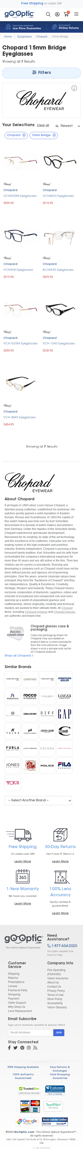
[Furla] (13, 748)
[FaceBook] (9, 1048)
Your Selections (18, 125)
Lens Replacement (20, 1011)
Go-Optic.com (24, 1132)
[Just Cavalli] (64, 731)
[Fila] (64, 766)
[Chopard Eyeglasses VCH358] (20, 235)
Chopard (41, 36)
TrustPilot (53, 1106)
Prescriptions (16, 982)
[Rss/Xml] (35, 1048)
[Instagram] (29, 1048)
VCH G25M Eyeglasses (20, 343)
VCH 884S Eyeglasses (19, 417)
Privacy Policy (56, 990)
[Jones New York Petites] (13, 679)
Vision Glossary (57, 1007)
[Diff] (47, 714)
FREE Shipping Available (23, 1067)
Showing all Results (41, 446)
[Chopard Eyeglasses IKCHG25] (60, 235)
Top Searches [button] (43, 1147)
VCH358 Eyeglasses (18, 269)
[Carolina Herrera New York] (47, 697)
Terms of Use (55, 995)
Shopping (14, 994)
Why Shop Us (16, 1007)
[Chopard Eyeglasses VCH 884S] (20, 383)
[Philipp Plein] (13, 714)
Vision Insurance (57, 978)
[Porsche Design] (30, 731)
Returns (13, 978)
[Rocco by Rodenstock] (30, 697)
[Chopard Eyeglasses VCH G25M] (20, 309)
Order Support (17, 1002)
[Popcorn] (30, 766)
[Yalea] (13, 731)
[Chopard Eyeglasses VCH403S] (60, 161)
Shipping (13, 973)
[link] (54, 1090)
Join (59, 1032)
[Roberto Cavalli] (47, 731)
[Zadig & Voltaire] (30, 714)
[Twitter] (15, 1048)
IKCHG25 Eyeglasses (58, 269)
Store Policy (54, 999)
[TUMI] (13, 783)
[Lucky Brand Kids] (30, 679)
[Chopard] (74, 89)
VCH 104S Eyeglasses (59, 343)
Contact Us (54, 986)
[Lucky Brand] (30, 748)
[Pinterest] (22, 1048)
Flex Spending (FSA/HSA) (56, 972)
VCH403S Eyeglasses (58, 196)
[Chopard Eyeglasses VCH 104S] (60, 309)
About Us (53, 982)
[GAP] (64, 714)
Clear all (43, 125)
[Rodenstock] (13, 697)
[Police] (47, 766)
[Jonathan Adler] (64, 679)
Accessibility (55, 1003)
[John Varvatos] (64, 748)
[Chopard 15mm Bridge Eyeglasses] (22, 941)
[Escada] (47, 748)
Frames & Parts (17, 990)
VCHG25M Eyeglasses (20, 196)
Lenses (12, 986)
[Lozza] (64, 697)
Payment (13, 998)
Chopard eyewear (36, 611)
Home (8, 36)
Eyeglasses (24, 36)
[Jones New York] (13, 766)
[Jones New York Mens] (47, 679)
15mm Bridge (60, 36)
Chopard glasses (64, 611)
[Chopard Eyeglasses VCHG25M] (20, 161)
